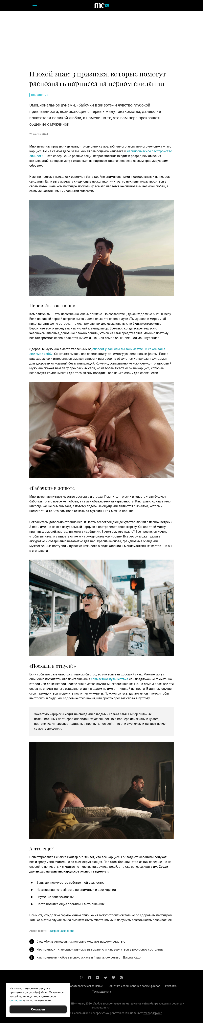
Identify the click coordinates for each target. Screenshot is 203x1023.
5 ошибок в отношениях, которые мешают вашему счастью (80, 941)
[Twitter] (105, 977)
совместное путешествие (109, 679)
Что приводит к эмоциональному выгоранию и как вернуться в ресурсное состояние (99, 949)
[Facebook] (89, 977)
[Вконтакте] (97, 977)
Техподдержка (101, 991)
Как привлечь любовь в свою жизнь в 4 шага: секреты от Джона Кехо (88, 957)
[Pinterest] (121, 977)
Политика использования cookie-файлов (133, 986)
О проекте (33, 986)
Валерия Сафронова (61, 930)
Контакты (50, 986)
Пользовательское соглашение (82, 986)
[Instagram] (81, 977)
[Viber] (113, 977)
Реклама (171, 986)
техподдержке (153, 1013)
